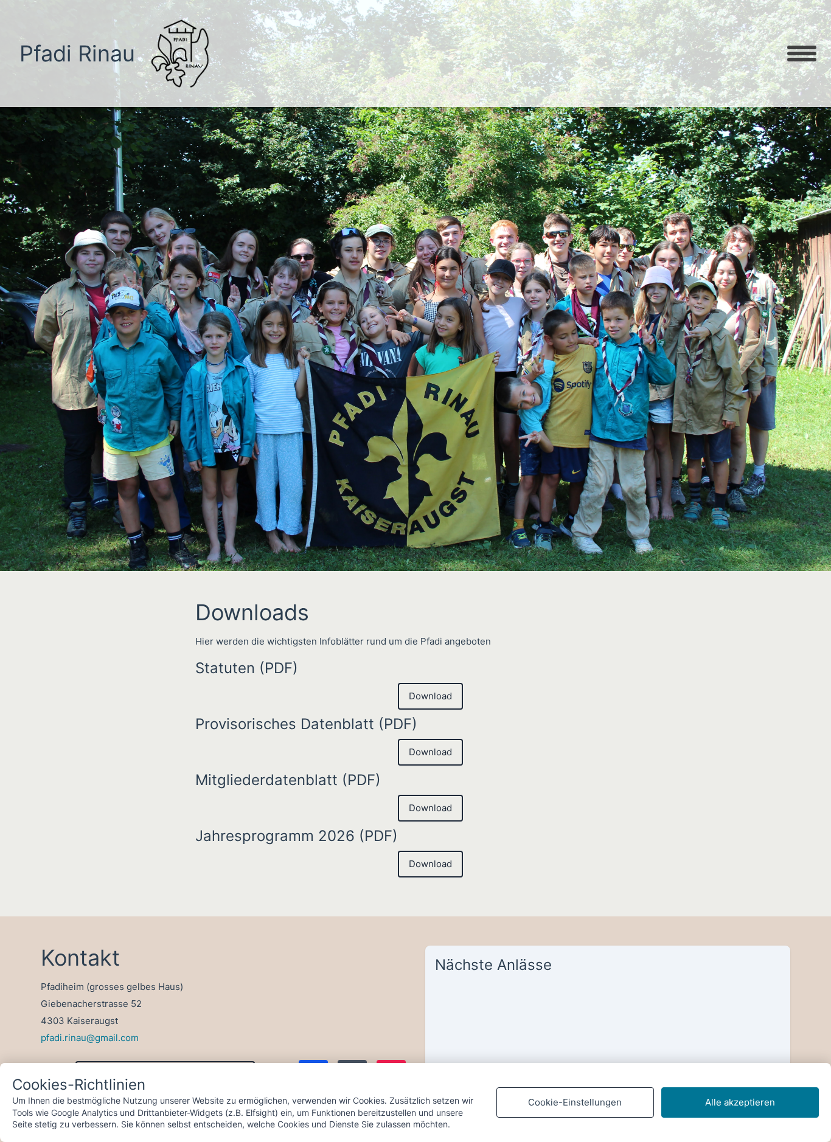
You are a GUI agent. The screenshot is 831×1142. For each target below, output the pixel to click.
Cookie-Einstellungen (575, 1102)
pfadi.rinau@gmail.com (90, 1037)
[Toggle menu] (802, 53)
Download (430, 696)
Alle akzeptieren (740, 1102)
